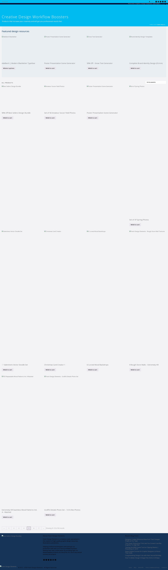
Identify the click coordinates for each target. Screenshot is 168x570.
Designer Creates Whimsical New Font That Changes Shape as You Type (142, 540)
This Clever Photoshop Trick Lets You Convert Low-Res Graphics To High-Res (143, 544)
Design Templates (146, 3)
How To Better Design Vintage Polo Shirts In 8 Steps (142, 558)
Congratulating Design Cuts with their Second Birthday (143, 555)
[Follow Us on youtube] (55, 560)
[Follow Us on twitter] (53, 560)
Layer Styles (156, 3)
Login (152, 1)
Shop (155, 24)
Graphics (138, 3)
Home (151, 24)
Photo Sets (131, 3)
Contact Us (164, 567)
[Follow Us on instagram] (48, 560)
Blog (135, 567)
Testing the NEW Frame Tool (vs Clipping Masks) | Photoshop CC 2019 (141, 548)
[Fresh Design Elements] (8, 566)
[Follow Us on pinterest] (51, 560)
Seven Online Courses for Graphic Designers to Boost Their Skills (142, 552)
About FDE (140, 567)
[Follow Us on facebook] (44, 560)
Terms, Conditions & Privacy (152, 567)
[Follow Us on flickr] (46, 560)
